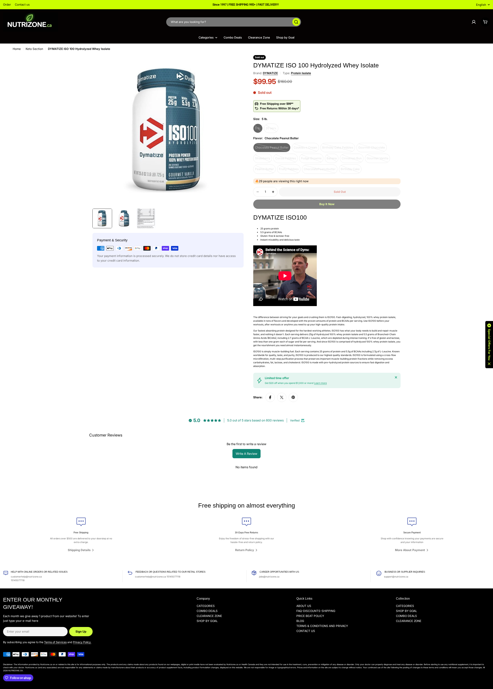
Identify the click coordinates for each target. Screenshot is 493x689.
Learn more (320, 383)
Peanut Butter (265, 170)
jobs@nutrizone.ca (269, 576)
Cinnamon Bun (352, 159)
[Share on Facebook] (270, 397)
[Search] (296, 22)
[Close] (396, 377)
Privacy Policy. (82, 642)
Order (7, 4)
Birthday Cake (351, 170)
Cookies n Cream (306, 149)
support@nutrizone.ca (396, 576)
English (481, 4)
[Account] (473, 22)
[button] (489, 344)
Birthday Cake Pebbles (337, 149)
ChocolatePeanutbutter (320, 170)
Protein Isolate (301, 73)
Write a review (246, 454)
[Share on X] (281, 397)
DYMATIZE (270, 73)
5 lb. (258, 129)
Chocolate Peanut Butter (272, 149)
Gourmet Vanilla (378, 159)
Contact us (22, 4)
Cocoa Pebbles (286, 159)
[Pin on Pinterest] (293, 397)
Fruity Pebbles (289, 170)
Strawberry (263, 159)
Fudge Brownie (312, 159)
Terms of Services (55, 642)
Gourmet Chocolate (372, 149)
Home (17, 49)
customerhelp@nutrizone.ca (26, 576)
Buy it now (327, 204)
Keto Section (34, 49)
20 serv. (272, 129)
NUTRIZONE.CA (15, 670)
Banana (332, 159)
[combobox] (233, 22)
